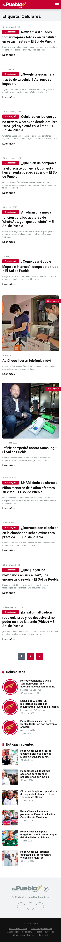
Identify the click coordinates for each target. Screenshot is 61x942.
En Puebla (30, 730)
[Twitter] (30, 906)
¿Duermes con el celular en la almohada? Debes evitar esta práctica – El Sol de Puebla (30, 532)
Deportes (24, 690)
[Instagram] (40, 906)
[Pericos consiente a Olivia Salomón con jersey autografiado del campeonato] (10, 693)
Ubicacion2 (27, 932)
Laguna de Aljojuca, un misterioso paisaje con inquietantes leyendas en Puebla (39, 703)
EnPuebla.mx (35, 690)
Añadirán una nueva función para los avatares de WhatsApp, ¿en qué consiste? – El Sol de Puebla (28, 219)
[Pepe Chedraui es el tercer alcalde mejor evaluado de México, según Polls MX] (10, 764)
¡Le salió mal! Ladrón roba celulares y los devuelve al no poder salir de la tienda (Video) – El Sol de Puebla (28, 619)
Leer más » (8, 54)
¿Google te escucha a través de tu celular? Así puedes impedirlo (28, 79)
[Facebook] (21, 906)
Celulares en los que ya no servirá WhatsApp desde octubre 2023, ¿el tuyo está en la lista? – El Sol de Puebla (29, 123)
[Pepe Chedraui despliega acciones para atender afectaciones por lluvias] (10, 784)
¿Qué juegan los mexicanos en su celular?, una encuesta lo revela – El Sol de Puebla (30, 574)
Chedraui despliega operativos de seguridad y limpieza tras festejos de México (38, 794)
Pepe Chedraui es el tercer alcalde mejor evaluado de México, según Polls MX (36, 753)
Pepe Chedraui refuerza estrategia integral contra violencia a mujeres (35, 854)
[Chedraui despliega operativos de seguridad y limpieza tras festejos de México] (10, 804)
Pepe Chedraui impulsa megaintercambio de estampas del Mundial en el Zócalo (38, 834)
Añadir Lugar (12, 932)
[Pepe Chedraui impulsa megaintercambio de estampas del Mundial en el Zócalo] (10, 844)
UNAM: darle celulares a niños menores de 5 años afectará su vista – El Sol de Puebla (29, 487)
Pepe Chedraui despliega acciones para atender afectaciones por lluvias (35, 774)
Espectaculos (26, 710)
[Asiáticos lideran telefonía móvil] (30, 323)
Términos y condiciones (41, 928)
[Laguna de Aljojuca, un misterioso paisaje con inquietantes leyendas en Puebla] (10, 714)
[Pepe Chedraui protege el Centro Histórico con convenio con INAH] (10, 734)
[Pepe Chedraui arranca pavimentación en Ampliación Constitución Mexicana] (10, 824)
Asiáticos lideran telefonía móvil (26, 361)
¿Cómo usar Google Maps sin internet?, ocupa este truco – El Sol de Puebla (30, 266)
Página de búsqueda (45, 932)
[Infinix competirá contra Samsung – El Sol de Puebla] (30, 411)
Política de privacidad (18, 928)
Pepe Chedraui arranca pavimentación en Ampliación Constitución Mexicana (37, 814)
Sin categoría (10, 32)
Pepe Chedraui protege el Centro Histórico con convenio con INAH (38, 724)
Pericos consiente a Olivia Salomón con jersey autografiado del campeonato (37, 683)
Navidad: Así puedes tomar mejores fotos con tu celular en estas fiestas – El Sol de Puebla (29, 36)
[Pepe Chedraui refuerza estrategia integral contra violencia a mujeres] (10, 865)
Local (22, 730)
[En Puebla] (14, 4)
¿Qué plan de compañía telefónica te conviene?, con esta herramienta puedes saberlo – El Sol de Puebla (30, 170)
